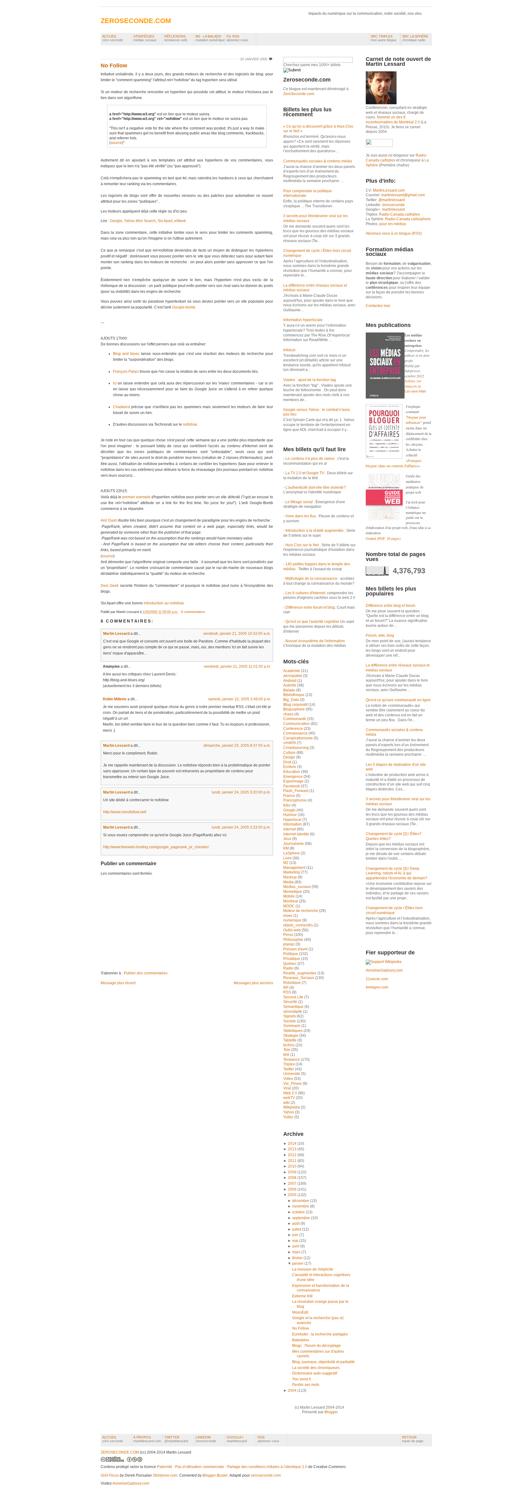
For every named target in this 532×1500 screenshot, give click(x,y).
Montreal (291, 901)
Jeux (287, 839)
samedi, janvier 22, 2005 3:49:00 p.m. (239, 699)
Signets (290, 1016)
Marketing (292, 872)
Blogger (330, 1412)
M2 (286, 863)
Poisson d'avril (295, 949)
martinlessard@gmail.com (403, 195)
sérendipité (293, 1011)
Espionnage (293, 781)
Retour (412, 1439)
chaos (288, 714)
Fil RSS (237, 38)
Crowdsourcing (296, 748)
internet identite (296, 834)
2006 (292, 1189)
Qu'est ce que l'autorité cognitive (312, 621)
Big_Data (291, 700)
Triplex (289, 1064)
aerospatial (293, 676)
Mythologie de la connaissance (311, 578)
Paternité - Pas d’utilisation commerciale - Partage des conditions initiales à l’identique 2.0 (232, 1467)
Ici (115, 383)
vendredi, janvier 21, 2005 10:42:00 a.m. (237, 633)
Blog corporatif (295, 704)
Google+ (237, 1439)
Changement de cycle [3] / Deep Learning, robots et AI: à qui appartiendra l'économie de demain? (396, 873)
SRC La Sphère (415, 38)
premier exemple (136, 497)
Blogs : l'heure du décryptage (316, 1345)
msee (288, 915)
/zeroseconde (393, 205)
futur (287, 805)
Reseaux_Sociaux (299, 978)
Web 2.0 (290, 1093)
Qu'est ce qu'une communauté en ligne (398, 700)
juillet (296, 1229)
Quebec (290, 963)
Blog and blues (126, 354)
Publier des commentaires (145, 973)
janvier (298, 1263)
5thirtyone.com (165, 1475)
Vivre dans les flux (300, 516)
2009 (292, 1172)
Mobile (289, 896)
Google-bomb (183, 307)
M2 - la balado (210, 38)
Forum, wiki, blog (380, 635)
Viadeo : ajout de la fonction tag (309, 380)
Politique (291, 954)
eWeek (180, 221)
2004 (292, 1390)
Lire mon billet (415, 390)
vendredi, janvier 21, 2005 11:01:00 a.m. (237, 666)
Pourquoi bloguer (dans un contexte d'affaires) (393, 463)
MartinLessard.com (389, 190)
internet (290, 829)
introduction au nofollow (163, 603)
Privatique (292, 959)
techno (289, 1045)
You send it (301, 1379)
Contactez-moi (378, 306)
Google (116, 221)
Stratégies (145, 38)
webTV (289, 1098)
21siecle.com (377, 979)
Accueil (112, 38)
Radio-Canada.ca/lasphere (408, 219)
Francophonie (295, 800)
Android (290, 680)
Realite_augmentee (300, 973)
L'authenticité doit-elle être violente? (315, 487)
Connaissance (295, 733)
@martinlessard (391, 200)
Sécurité (290, 1002)
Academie (292, 671)
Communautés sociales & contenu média (317, 161)
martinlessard (393, 209)
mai (295, 1241)
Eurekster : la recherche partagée (320, 1334)
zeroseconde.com (266, 1475)
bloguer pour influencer (416, 420)
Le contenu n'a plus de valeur (310, 458)
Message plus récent (118, 983)
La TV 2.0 (293, 473)
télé (286, 1054)
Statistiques (293, 1031)
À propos (147, 1439)
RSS (287, 992)
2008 (292, 1178)
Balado (289, 690)
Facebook (292, 786)
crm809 (290, 743)
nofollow (190, 424)
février (297, 1258)
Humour (290, 815)
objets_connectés (298, 925)
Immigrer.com (377, 987)
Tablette (290, 1040)
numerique (292, 920)
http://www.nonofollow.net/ (124, 812)
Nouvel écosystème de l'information (315, 641)
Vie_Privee (293, 1083)
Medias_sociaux (297, 887)
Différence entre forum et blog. (310, 607)
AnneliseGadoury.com (384, 970)
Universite (292, 1074)
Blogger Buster (215, 1475)
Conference (293, 728)
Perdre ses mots (305, 1385)
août (296, 1223)
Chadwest (121, 407)
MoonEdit (300, 1312)
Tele (287, 1050)
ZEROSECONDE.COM (136, 21)
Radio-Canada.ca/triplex (399, 214)
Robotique (292, 983)
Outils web (292, 930)
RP (286, 987)
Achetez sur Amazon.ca (413, 383)
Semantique (293, 1007)
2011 (292, 1161)
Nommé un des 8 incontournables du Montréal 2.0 (393, 119)
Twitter (289, 1069)
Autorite (290, 685)
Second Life (293, 997)
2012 (292, 1155)
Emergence (293, 776)
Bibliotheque (294, 695)
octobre (298, 1212)
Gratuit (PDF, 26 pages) (383, 538)
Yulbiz (288, 1117)
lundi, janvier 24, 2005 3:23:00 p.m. (241, 827)
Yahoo (129, 221)
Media (289, 882)
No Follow (114, 65)
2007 (292, 1183)
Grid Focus (110, 1475)
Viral (287, 1088)
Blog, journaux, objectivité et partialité (323, 1362)
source (116, 143)
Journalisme (294, 844)
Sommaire (292, 1026)
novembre (300, 1206)
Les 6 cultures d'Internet (305, 593)
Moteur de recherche (301, 911)
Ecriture (290, 767)
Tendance (292, 1059)
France (289, 796)
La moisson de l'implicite (312, 1269)
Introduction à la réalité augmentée (314, 530)
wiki (287, 1102)
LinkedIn (205, 1439)
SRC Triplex (384, 38)
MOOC (289, 906)
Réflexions (175, 38)
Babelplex (300, 1340)
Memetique (293, 891)
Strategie (291, 1035)
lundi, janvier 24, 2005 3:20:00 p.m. (241, 792)
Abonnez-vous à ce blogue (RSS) (394, 233)
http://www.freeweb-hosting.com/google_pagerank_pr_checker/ (156, 847)
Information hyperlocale (303, 320)
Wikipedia (292, 1107)
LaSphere (292, 853)
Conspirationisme (298, 738)
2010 (292, 1166)
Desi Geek (110, 585)
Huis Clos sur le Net (302, 545)
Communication (297, 724)
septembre (301, 1218)
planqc (289, 944)
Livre (287, 858)
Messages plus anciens (253, 983)
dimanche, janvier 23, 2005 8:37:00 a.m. (237, 745)
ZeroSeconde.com (298, 94)
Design (289, 757)
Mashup (290, 877)
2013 (292, 1149)
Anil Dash (109, 520)
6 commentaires (193, 612)
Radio (288, 968)
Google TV (315, 473)
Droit (287, 762)
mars (296, 1252)
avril (295, 1246)
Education (292, 772)
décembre (300, 1201)
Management (294, 867)
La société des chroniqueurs (316, 1368)
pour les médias (392, 224)
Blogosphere (294, 709)
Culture (289, 752)
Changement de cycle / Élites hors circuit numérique (394, 910)
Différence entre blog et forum (390, 605)
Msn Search (146, 221)
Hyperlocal (292, 820)
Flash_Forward (296, 791)
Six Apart (165, 221)
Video (288, 1078)
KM (286, 848)
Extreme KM (302, 1296)
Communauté (295, 719)
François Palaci (126, 371)
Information (293, 824)
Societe (290, 1021)
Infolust (289, 350)
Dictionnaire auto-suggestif (314, 1373)
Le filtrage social (299, 502)
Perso (288, 935)
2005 (292, 1195)
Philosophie (293, 939)
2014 (292, 1143)
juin (295, 1235)
